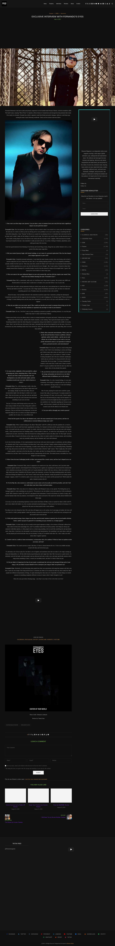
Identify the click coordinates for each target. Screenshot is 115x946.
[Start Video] (38, 600)
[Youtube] (96, 3)
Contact (78, 3)
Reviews (66, 3)
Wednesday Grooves (95, 309)
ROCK (95, 297)
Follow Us (83, 186)
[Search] (112, 3)
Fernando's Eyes (25, 725)
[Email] (98, 3)
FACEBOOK (20, 639)
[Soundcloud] (101, 3)
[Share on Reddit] (38, 734)
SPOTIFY (36, 639)
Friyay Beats (95, 250)
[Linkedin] (94, 3)
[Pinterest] (92, 3)
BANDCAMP (43, 639)
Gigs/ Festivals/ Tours (95, 254)
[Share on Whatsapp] (40, 734)
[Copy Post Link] (44, 734)
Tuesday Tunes (95, 305)
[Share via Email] (48, 734)
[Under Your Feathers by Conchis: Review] (38, 795)
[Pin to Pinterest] (34, 734)
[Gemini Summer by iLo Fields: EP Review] (15, 795)
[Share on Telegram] (42, 734)
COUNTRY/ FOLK (95, 238)
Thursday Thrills (95, 301)
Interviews (58, 3)
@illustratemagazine (10, 849)
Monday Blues (95, 274)
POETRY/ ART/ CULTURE (95, 281)
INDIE (95, 262)
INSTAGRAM (29, 639)
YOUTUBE (57, 639)
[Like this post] (29, 734)
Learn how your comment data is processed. (36, 779)
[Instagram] (89, 3)
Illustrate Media (70, 943)
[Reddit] (107, 3)
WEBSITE (50, 639)
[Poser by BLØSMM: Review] (61, 795)
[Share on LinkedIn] (36, 734)
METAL (95, 270)
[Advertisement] (57, 33)
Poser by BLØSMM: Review (61, 805)
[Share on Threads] (46, 735)
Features (51, 3)
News (45, 3)
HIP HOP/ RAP (95, 258)
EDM (95, 242)
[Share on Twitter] (32, 735)
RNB (95, 293)
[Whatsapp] (105, 3)
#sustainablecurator (12, 725)
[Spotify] (103, 3)
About (72, 3)
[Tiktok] (109, 3)
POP (95, 285)
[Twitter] (87, 3)
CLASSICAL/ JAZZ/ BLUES (95, 234)
